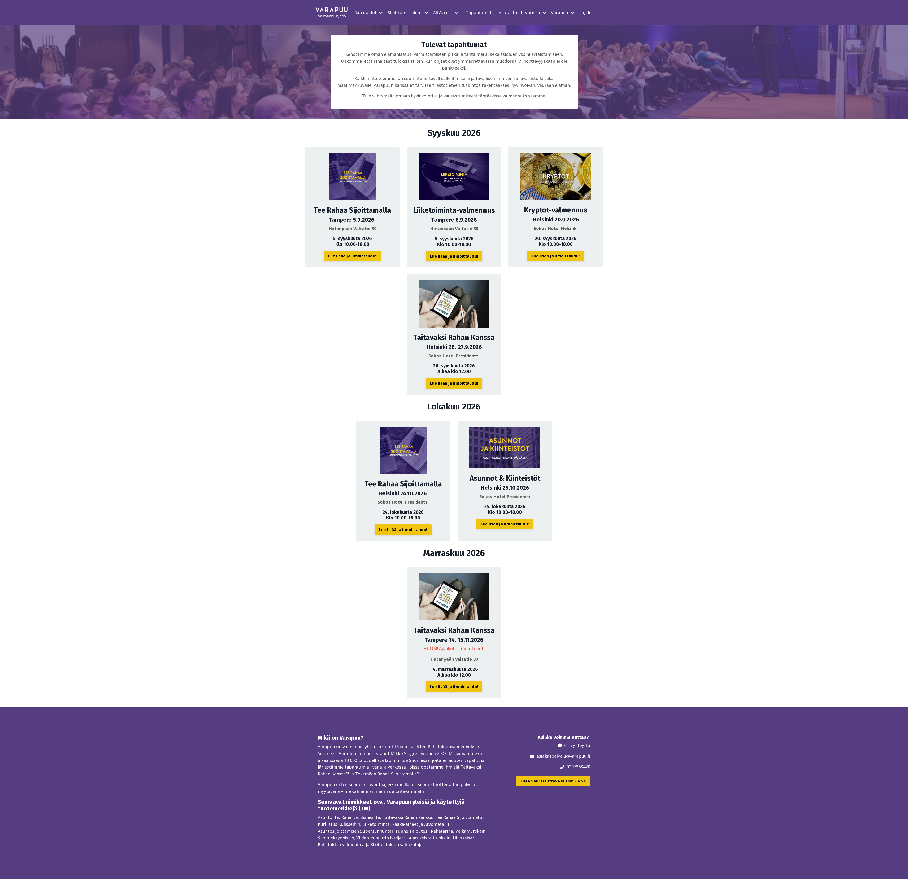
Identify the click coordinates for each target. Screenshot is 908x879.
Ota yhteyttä (577, 745)
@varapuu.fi (578, 756)
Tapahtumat (479, 12)
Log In (585, 12)
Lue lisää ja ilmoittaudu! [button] (352, 256)
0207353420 (578, 766)
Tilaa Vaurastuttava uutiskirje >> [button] (553, 781)
